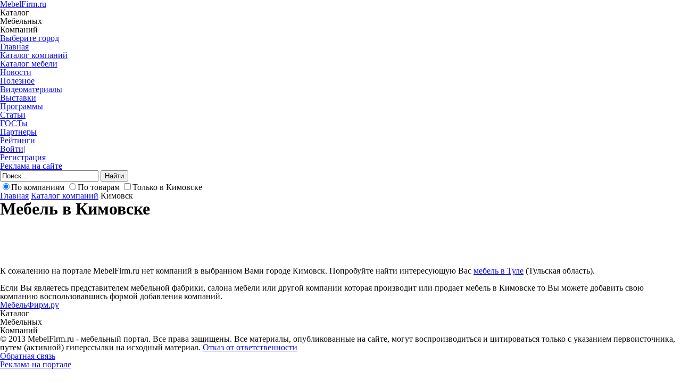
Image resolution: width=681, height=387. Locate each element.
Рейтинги (17, 140)
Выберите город (29, 38)
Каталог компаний (34, 55)
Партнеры (18, 131)
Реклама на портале (35, 364)
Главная (14, 46)
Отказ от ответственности (250, 347)
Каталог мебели (28, 63)
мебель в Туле (499, 270)
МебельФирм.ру (29, 304)
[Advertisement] (193, 241)
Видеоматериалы (31, 89)
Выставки (18, 97)
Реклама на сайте (31, 165)
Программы (21, 106)
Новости (15, 72)
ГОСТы (14, 123)
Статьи (13, 114)
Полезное (17, 80)
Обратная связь (27, 355)
